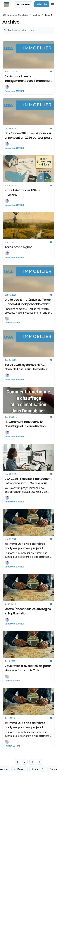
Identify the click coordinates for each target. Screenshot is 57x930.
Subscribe (42, 4)
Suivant (36, 769)
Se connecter (23, 4)
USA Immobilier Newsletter (15, 15)
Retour (21, 769)
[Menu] (52, 4)
